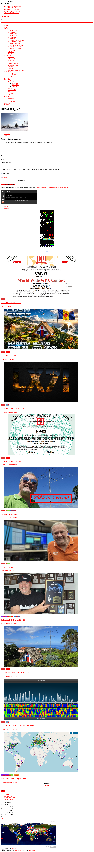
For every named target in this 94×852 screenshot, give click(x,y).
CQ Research (12, 62)
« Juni (2, 818)
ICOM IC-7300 (12, 33)
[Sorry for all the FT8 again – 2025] (41, 772)
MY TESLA (11, 81)
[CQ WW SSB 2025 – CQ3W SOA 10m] (41, 666)
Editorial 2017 (12, 68)
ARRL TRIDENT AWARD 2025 (13, 620)
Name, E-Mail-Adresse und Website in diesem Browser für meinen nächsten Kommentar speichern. (32, 169)
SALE (10, 53)
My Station (7, 29)
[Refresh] (4, 177)
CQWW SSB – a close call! (12, 11)
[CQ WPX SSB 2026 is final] (41, 296)
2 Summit (11, 60)
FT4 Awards (11, 76)
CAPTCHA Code (23, 181)
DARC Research (13, 63)
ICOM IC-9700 (12, 32)
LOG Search (12, 100)
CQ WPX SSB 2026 (10, 8)
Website (3, 166)
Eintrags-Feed (8, 796)
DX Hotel (11, 52)
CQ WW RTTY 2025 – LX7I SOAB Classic (17, 726)
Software (16, 775)
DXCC (8, 510)
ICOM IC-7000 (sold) (14, 42)
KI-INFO (7, 103)
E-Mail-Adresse (6, 162)
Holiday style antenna (14, 48)
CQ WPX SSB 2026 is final (12, 6)
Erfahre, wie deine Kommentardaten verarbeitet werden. (52, 187)
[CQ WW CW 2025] (41, 560)
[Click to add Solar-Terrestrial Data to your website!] (47, 246)
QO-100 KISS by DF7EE (15, 45)
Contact (6, 104)
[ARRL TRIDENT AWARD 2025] (41, 613)
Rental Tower (12, 50)
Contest (3, 299)
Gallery (6, 78)
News (6, 27)
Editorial (10, 66)
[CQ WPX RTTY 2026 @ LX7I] (41, 402)
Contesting (7, 55)
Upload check (12, 101)
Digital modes (5, 616)
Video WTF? (12, 90)
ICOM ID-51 (12, 37)
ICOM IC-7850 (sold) (14, 43)
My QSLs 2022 (12, 75)
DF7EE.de (5, 16)
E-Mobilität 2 (15, 85)
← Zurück (7, 134)
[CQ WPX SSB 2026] (41, 349)
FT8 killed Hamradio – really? (17, 70)
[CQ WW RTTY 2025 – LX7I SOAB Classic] (41, 719)
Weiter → (7, 135)
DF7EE (10, 306)
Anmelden (7, 794)
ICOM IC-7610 (12, 30)
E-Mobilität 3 (15, 86)
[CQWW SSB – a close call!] (41, 454)
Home (6, 25)
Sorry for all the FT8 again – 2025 (14, 779)
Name (3, 159)
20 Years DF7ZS (13, 65)
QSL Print (11, 98)
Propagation (11, 58)
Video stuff (11, 88)
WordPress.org (8, 799)
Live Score (11, 57)
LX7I (7, 405)
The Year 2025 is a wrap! (11, 13)
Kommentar (5, 156)
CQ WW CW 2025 (8, 567)
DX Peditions (12, 95)
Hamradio (13, 510)
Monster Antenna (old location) (17, 47)
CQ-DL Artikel (12, 93)
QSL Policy (7, 96)
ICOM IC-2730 (12, 35)
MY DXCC (11, 73)
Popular (6, 208)
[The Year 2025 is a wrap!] (41, 507)
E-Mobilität (15, 83)
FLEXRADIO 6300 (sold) (16, 40)
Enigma (10, 91)
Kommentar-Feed (9, 797)
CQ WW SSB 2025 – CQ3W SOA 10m (15, 673)
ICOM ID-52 (12, 38)
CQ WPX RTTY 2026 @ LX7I (13, 9)
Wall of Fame (8, 71)
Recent (6, 206)
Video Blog (7, 80)
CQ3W (8, 352)
